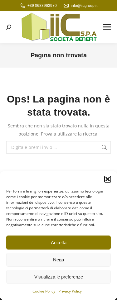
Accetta (58, 242)
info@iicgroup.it (84, 5)
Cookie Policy (43, 291)
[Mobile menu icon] (107, 27)
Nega (58, 259)
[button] (108, 179)
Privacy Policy (70, 291)
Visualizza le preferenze (58, 276)
